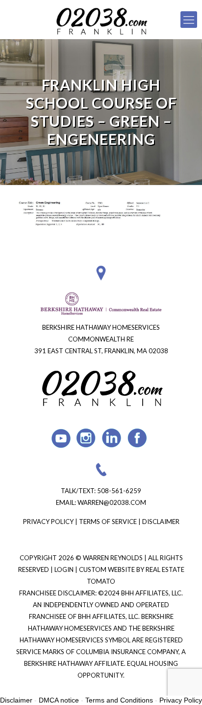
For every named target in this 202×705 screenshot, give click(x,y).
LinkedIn (112, 438)
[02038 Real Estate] (101, 19)
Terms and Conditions (119, 700)
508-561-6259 (119, 491)
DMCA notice (59, 700)
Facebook (137, 438)
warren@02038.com (111, 502)
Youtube (61, 438)
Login (64, 569)
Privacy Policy (48, 521)
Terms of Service (108, 521)
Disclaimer (160, 521)
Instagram (86, 438)
